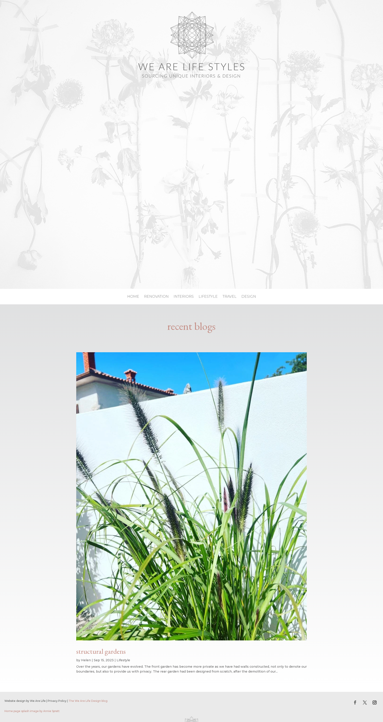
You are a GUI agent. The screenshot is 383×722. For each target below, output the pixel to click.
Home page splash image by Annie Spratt (32, 711)
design (248, 297)
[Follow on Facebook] (355, 702)
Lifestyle (123, 660)
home (133, 297)
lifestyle (208, 297)
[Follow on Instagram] (375, 702)
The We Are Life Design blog (87, 700)
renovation (156, 297)
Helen (86, 660)
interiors (184, 297)
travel (229, 297)
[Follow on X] (365, 702)
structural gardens (101, 651)
